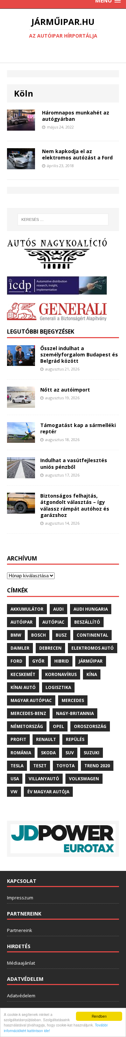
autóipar (21, 622)
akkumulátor (26, 609)
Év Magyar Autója (48, 792)
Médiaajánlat (21, 963)
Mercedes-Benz (28, 713)
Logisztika (58, 687)
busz (61, 635)
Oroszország (90, 726)
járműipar (91, 661)
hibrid (61, 661)
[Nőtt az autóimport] (21, 403)
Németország (26, 726)
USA (14, 779)
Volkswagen (84, 779)
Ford (16, 661)
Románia (20, 753)
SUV (69, 753)
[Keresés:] (63, 219)
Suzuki (91, 753)
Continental (92, 635)
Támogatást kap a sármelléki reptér (78, 428)
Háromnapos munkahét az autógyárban (75, 115)
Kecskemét (22, 674)
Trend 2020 (97, 766)
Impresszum (20, 897)
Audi (58, 609)
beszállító (87, 622)
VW (14, 792)
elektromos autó (92, 648)
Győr (38, 661)
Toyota (65, 766)
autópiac (53, 622)
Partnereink (19, 930)
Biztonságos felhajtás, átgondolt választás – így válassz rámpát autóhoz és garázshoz (74, 505)
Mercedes (73, 700)
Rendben (99, 1016)
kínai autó (23, 687)
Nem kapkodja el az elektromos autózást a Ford (77, 154)
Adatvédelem (21, 995)
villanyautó (44, 779)
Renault (46, 739)
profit (18, 739)
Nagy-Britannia (75, 713)
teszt (40, 766)
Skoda (48, 753)
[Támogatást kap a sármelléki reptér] (21, 438)
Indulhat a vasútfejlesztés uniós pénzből (73, 463)
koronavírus (61, 674)
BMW (15, 635)
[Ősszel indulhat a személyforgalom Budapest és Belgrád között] (21, 362)
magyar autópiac (31, 700)
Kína (91, 674)
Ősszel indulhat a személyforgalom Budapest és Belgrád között (79, 354)
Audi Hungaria (91, 609)
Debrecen (50, 648)
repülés (75, 739)
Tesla (16, 766)
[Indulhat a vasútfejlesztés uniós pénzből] (21, 474)
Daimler (19, 648)
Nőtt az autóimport (65, 389)
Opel (58, 726)
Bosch (38, 635)
